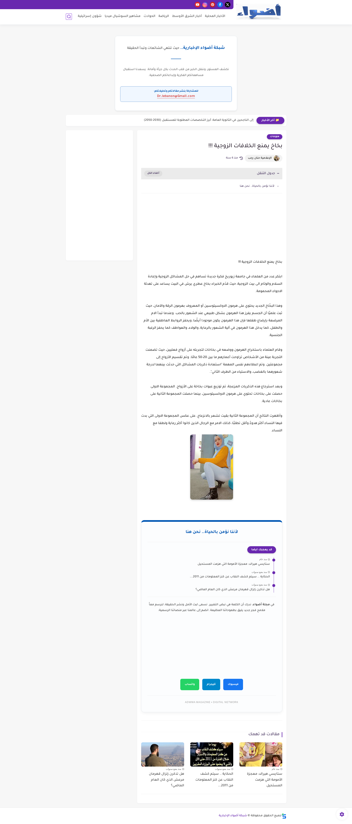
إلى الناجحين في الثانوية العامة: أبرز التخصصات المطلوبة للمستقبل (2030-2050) (198, 120)
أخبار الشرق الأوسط (187, 16)
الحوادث (149, 16)
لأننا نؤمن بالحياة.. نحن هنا (257, 186)
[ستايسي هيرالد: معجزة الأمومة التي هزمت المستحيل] (260, 754)
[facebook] (220, 4)
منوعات (274, 136)
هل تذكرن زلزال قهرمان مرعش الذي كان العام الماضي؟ (233, 589)
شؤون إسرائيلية (90, 16)
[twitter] (227, 4)
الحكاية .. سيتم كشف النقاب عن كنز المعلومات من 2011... (230, 577)
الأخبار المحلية (215, 16)
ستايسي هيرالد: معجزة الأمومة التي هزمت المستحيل (234, 564)
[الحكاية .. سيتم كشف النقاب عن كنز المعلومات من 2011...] (211, 754)
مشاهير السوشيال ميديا (123, 16)
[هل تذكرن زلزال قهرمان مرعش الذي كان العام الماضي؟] (162, 754)
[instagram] (205, 4)
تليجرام (211, 684)
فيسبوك (233, 684)
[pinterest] (212, 4)
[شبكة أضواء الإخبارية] (258, 12)
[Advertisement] (211, 230)
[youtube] (197, 4)
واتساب (190, 684)
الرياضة (163, 16)
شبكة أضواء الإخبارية (233, 815)
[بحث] (69, 16)
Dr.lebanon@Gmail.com (176, 96)
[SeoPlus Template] (284, 816)
